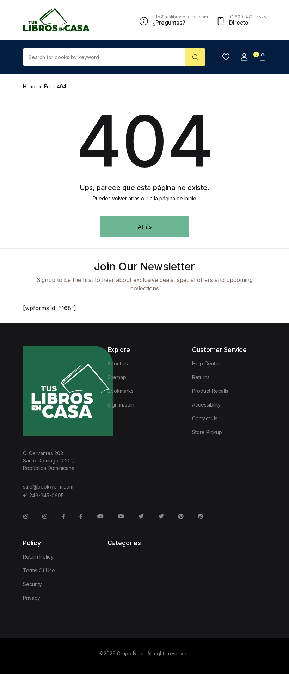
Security (32, 584)
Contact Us (204, 418)
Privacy (31, 598)
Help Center (206, 363)
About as (117, 363)
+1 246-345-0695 (43, 495)
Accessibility (206, 405)
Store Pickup (207, 432)
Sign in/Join (120, 405)
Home (30, 86)
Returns (201, 377)
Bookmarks (120, 391)
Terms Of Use (39, 570)
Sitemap (116, 377)
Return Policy (38, 557)
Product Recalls (210, 391)
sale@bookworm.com (48, 487)
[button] (244, 57)
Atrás (144, 226)
